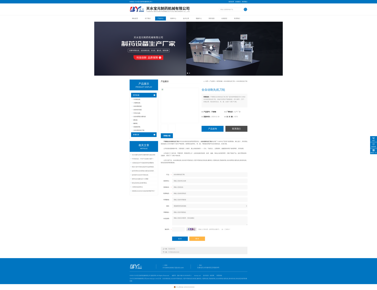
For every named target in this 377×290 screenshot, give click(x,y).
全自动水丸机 (137, 109)
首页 (206, 81)
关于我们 (148, 18)
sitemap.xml (197, 275)
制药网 (212, 275)
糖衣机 (135, 123)
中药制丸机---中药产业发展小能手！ (143, 159)
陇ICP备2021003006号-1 (184, 275)
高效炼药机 (136, 127)
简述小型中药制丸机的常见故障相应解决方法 (144, 167)
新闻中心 (173, 18)
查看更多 (136, 134)
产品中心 (160, 18)
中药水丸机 (136, 113)
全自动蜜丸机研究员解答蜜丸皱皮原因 (143, 155)
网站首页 (135, 18)
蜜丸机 (135, 120)
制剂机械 (136, 95)
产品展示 (212, 81)
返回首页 (231, 1)
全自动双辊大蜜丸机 (139, 116)
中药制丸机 (136, 99)
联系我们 (244, 1)
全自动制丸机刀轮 (138, 130)
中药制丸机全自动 (173, 252)
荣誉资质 (212, 18)
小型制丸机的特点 (137, 187)
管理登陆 (219, 275)
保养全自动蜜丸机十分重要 (140, 179)
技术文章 (186, 18)
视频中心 (199, 18)
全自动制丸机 (137, 106)
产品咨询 (212, 128)
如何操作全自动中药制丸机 (140, 175)
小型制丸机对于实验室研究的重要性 (143, 163)
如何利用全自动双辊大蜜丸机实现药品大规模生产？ (144, 171)
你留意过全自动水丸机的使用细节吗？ (143, 191)
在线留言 (238, 1)
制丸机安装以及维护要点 (139, 183)
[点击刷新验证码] (191, 229)
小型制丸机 (136, 103)
